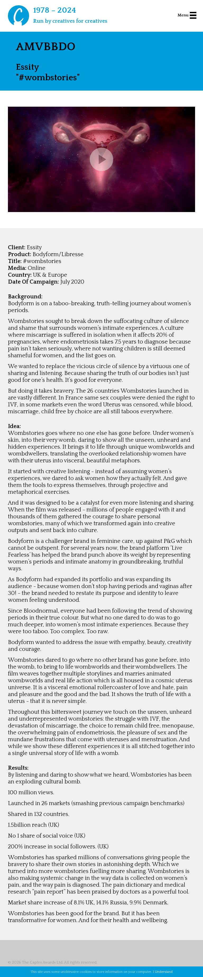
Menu (183, 15)
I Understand (163, 972)
